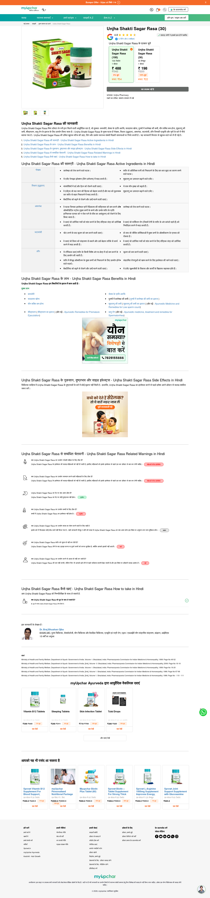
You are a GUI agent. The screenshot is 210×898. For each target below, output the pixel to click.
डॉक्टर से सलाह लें (94, 836)
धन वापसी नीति (61, 840)
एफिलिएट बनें (93, 868)
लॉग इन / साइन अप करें (176, 17)
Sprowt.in (27, 848)
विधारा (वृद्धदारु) (38, 185)
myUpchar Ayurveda (31, 852)
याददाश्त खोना (34, 298)
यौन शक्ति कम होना (36, 303)
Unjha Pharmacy (121, 95)
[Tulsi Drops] (119, 699)
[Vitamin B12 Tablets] (35, 699)
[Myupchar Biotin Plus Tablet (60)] (91, 776)
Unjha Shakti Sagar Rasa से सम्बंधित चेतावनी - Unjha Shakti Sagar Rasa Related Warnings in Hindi (72, 152)
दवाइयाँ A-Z (88, 17)
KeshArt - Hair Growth (32, 856)
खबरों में (26, 836)
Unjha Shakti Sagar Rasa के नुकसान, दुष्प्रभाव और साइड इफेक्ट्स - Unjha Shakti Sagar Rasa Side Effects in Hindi (78, 148)
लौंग (38, 251)
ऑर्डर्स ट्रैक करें (94, 840)
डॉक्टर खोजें (93, 852)
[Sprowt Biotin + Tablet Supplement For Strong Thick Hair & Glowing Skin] (119, 776)
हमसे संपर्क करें (28, 840)
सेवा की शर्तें (60, 836)
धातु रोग (112, 312)
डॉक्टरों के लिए (127, 828)
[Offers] (151, 9)
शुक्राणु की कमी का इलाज (134, 303)
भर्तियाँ (25, 844)
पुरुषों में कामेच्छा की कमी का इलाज (144, 298)
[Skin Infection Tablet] (91, 699)
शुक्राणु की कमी (115, 303)
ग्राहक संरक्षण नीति (62, 844)
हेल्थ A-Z (108, 17)
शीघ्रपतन (32, 312)
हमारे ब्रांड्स (69, 17)
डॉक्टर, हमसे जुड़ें (127, 832)
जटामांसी (38, 232)
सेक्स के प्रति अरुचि (117, 294)
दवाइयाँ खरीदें (93, 832)
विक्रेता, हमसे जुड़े (94, 856)
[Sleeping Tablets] (63, 699)
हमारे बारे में (27, 832)
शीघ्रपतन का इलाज (46, 312)
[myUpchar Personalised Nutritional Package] (63, 776)
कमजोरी (31, 294)
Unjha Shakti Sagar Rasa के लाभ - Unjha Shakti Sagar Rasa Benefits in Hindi (62, 144)
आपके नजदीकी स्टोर (95, 848)
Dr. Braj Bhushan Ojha (52, 629)
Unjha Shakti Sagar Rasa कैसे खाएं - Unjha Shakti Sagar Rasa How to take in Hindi (65, 156)
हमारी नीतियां (60, 828)
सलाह (23, 17)
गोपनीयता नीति (61, 832)
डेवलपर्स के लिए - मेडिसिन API (98, 864)
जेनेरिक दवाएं (93, 844)
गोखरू (38, 169)
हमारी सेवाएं (93, 828)
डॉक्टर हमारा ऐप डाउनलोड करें (131, 840)
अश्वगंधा (38, 206)
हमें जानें (26, 828)
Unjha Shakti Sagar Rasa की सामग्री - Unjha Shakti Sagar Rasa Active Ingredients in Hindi (69, 140)
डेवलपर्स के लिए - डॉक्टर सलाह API (100, 860)
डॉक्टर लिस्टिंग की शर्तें (129, 836)
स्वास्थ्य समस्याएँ (43, 17)
